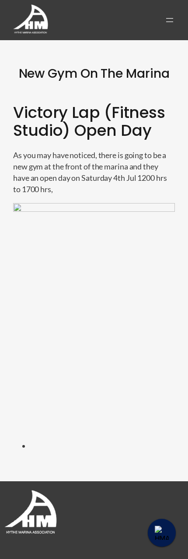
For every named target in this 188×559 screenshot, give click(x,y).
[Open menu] (169, 20)
